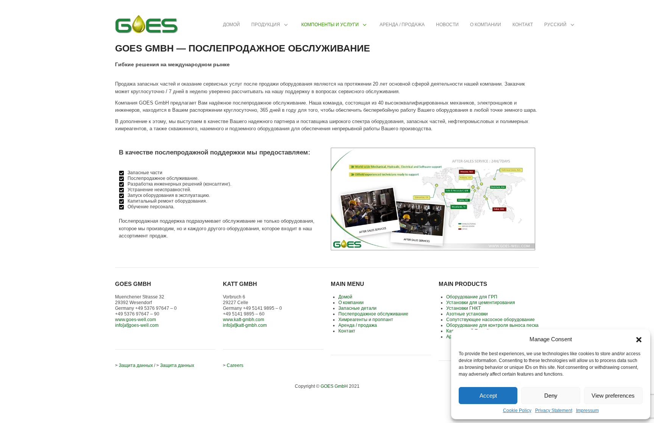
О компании (351, 302)
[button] (639, 339)
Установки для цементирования (480, 302)
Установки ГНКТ (463, 308)
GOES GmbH (334, 386)
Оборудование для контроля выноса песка (492, 325)
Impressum (587, 410)
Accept (488, 395)
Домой (345, 297)
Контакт (346, 331)
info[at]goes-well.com (137, 325)
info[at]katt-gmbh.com (245, 325)
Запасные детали (357, 308)
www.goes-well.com (135, 319)
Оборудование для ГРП (471, 297)
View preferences (613, 395)
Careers (235, 365)
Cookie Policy (517, 410)
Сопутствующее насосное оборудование (490, 319)
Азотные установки (467, 314)
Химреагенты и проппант (365, 319)
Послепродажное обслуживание (373, 314)
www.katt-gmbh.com (243, 319)
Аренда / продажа (357, 325)
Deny (550, 395)
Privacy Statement (553, 410)
